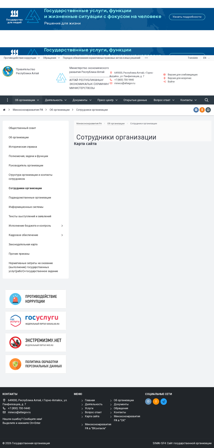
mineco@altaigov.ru (124, 83)
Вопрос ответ (93, 412)
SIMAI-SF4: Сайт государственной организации (182, 443)
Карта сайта (92, 416)
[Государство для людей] (107, 27)
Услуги (89, 408)
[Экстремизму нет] (35, 342)
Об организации (124, 400)
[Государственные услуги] (35, 320)
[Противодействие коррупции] (35, 299)
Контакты (120, 412)
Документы (121, 404)
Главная (90, 400)
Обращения (121, 408)
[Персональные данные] (35, 364)
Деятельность (93, 404)
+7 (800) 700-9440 (124, 79)
